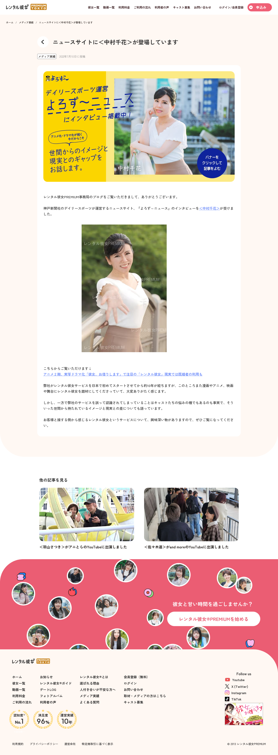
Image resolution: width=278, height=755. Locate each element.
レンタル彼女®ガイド (56, 683)
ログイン (130, 683)
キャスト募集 (133, 702)
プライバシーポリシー (44, 744)
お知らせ (46, 676)
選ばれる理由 (89, 683)
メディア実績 (26, 22)
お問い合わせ (133, 689)
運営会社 (70, 744)
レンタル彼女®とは (94, 676)
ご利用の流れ (22, 702)
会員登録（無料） (137, 676)
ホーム (9, 22)
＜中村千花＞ (209, 208)
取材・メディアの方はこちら (145, 695)
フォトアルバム (51, 695)
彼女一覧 (18, 683)
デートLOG (48, 689)
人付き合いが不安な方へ (98, 689)
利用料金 (18, 695)
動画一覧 (18, 689)
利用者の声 (48, 702)
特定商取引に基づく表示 (97, 744)
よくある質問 (89, 702)
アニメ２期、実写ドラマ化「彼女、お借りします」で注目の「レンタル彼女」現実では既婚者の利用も (122, 374)
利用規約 (18, 744)
